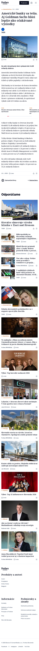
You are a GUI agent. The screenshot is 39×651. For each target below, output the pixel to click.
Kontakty (3, 603)
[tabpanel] (14, 110)
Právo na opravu (25, 618)
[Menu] (36, 3)
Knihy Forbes (5, 584)
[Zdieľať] (34, 59)
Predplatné (24, 3)
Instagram (14, 646)
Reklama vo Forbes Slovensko (6, 608)
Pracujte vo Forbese (7, 611)
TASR (3, 228)
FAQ (2, 616)
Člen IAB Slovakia (6, 620)
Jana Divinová (5, 407)
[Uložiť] (37, 59)
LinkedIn (20, 646)
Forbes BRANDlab (21, 265)
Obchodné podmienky (27, 606)
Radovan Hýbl (5, 528)
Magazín (3, 586)
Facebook (4, 646)
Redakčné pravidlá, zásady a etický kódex (29, 615)
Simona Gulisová (21, 253)
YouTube (27, 646)
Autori (3, 579)
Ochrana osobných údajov (28, 610)
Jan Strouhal (5, 469)
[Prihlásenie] (31, 3)
